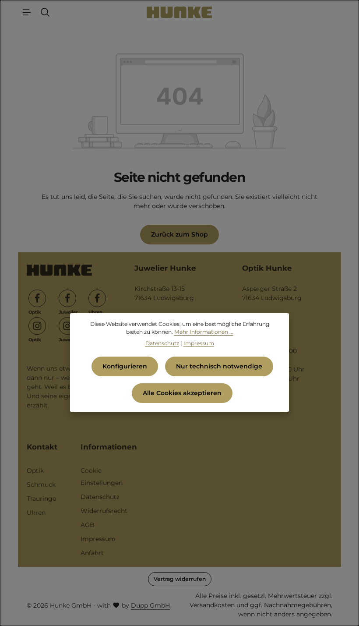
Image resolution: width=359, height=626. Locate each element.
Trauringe (41, 498)
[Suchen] (45, 12)
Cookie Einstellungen (102, 477)
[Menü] (26, 12)
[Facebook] (37, 298)
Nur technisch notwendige (219, 366)
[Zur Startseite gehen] (179, 12)
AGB (88, 525)
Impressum (98, 539)
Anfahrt (92, 553)
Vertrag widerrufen (180, 579)
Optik (35, 470)
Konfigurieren (124, 366)
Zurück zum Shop (179, 234)
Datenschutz (100, 497)
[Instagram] (37, 326)
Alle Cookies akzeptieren (182, 393)
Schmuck (41, 484)
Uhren (36, 512)
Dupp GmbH (150, 605)
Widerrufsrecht (104, 511)
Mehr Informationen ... (203, 332)
